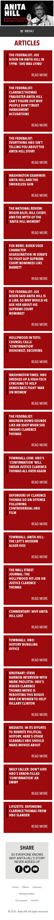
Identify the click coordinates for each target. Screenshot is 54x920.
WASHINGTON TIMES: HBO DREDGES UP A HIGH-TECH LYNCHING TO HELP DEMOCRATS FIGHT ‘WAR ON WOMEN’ (27, 383)
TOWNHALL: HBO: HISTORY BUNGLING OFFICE (23, 645)
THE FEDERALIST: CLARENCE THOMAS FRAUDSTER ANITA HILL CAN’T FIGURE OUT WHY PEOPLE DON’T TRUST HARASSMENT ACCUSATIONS (25, 101)
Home (15, 887)
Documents (21, 901)
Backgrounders (27, 894)
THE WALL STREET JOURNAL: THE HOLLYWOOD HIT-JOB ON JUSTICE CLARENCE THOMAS (27, 579)
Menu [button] (29, 31)
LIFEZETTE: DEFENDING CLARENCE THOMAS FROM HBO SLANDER (27, 811)
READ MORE (39, 75)
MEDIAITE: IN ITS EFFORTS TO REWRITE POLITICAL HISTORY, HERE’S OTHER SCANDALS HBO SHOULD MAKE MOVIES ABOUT (27, 736)
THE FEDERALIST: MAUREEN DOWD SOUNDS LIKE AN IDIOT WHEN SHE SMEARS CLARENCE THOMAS (27, 425)
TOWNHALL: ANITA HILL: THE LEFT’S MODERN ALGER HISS (26, 542)
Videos (25, 887)
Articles (35, 901)
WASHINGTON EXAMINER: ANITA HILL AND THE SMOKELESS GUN (27, 180)
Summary (37, 887)
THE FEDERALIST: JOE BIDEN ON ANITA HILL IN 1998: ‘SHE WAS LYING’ (26, 60)
